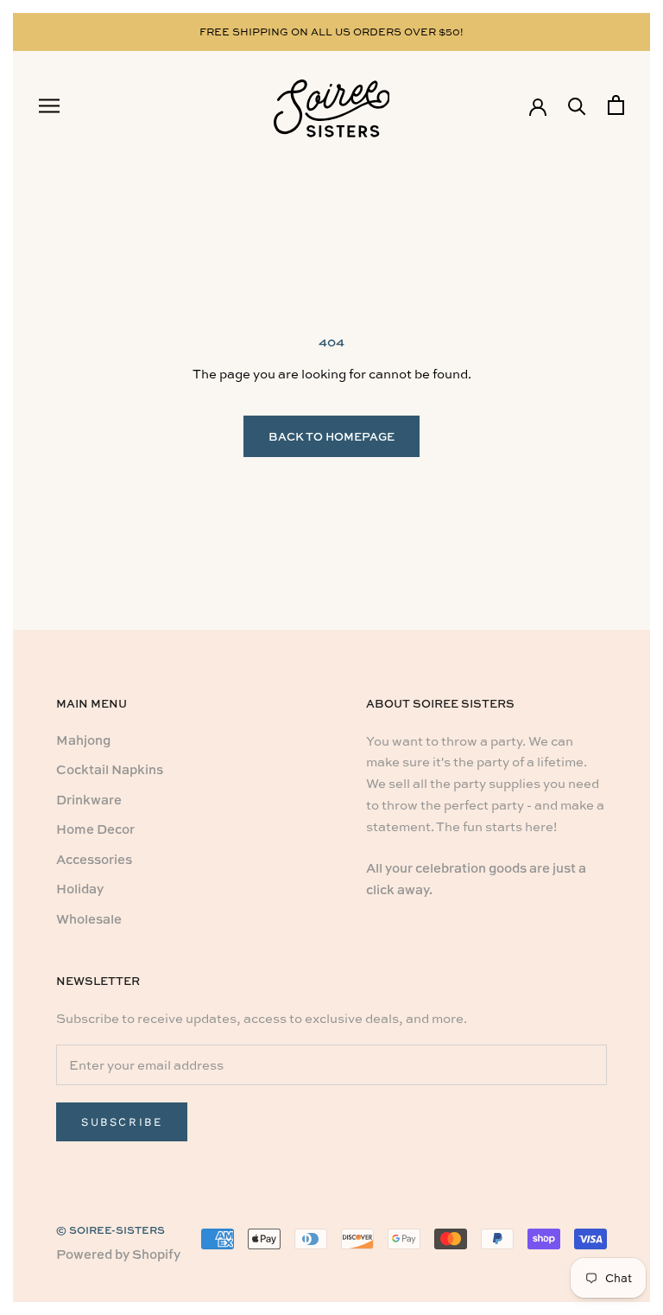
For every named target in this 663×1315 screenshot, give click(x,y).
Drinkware (89, 800)
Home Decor (95, 829)
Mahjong (83, 740)
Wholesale (89, 919)
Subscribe (121, 1121)
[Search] (577, 105)
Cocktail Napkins (109, 769)
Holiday (80, 889)
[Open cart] (616, 105)
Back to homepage (331, 436)
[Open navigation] (49, 105)
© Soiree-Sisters (110, 1230)
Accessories (94, 859)
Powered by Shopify (118, 1254)
